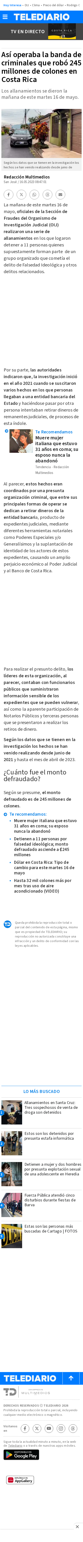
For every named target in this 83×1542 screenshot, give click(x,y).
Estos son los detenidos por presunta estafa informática (49, 1136)
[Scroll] (71, 1378)
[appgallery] (41, 1481)
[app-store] (41, 1469)
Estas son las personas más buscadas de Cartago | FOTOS (50, 1229)
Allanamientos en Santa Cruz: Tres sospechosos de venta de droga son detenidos (51, 1107)
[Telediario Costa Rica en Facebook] (25, 1428)
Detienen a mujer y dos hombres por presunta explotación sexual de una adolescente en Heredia (52, 1169)
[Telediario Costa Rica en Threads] (73, 1428)
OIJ (27, 5)
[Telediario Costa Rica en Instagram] (61, 1428)
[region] (41, 1053)
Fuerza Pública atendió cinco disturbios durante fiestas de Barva (50, 1200)
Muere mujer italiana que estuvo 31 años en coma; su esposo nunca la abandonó (56, 449)
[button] (5, 18)
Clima (36, 5)
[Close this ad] (78, 1526)
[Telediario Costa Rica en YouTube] (49, 1428)
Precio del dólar (53, 5)
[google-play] (41, 1455)
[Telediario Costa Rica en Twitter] (37, 1428)
